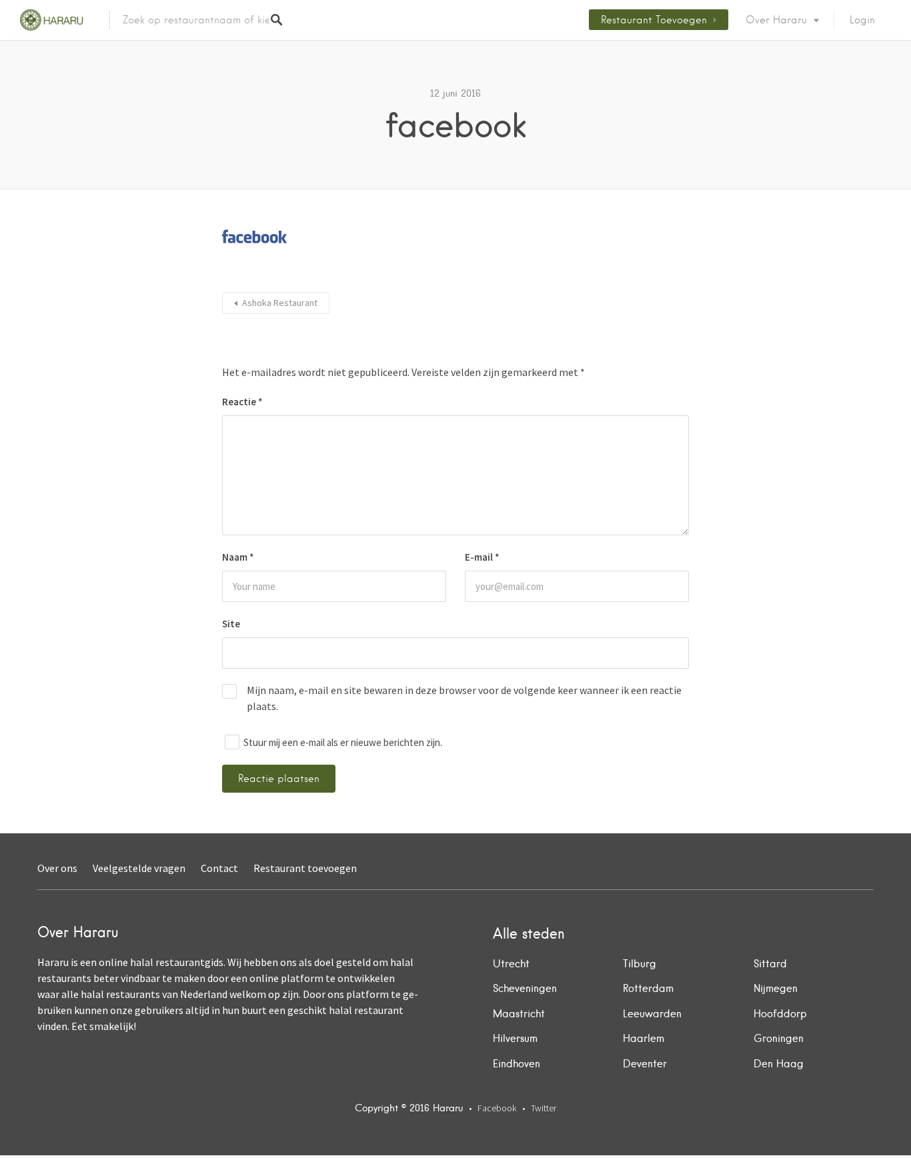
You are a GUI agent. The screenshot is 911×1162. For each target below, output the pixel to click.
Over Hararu (776, 20)
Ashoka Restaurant (279, 303)
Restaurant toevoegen (654, 20)
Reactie (242, 401)
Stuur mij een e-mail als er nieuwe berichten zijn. (342, 742)
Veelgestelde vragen (139, 868)
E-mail (482, 557)
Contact (219, 868)
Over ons (57, 868)
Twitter (543, 1108)
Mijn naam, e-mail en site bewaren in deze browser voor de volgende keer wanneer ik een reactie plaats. (464, 698)
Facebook (497, 1108)
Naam (238, 557)
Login (862, 20)
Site (231, 623)
